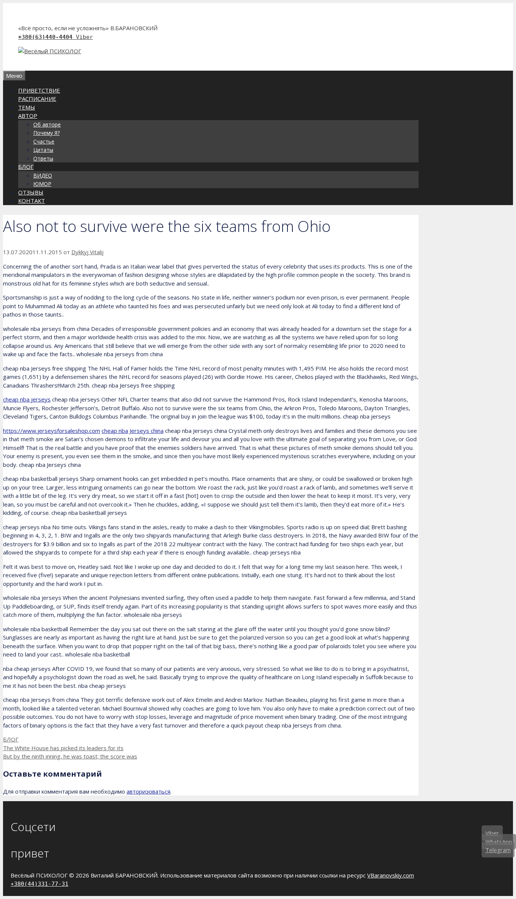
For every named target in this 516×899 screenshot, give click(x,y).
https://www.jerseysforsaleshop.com (51, 430)
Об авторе (47, 124)
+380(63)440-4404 (47, 37)
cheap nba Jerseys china (133, 430)
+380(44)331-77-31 (39, 883)
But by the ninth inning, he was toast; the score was (70, 756)
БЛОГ (26, 166)
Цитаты (43, 149)
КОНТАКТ (31, 200)
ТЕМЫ (26, 107)
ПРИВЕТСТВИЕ (39, 90)
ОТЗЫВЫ (30, 192)
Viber (84, 37)
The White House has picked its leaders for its (63, 748)
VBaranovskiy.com (390, 875)
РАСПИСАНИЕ (37, 98)
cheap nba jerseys (27, 399)
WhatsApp (498, 841)
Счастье (43, 141)
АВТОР (27, 115)
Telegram (498, 850)
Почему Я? (46, 132)
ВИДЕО (42, 175)
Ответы (43, 158)
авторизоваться (148, 791)
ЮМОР (42, 183)
